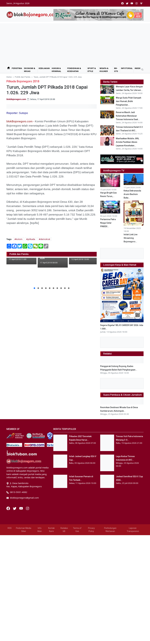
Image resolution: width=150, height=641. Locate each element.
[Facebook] (8, 508)
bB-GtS (116, 69)
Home (9, 77)
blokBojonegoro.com (16, 99)
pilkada (31, 239)
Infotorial (127, 68)
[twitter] (127, 3)
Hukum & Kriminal (56, 69)
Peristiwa (17, 68)
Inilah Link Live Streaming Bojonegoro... (130, 238)
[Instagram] (27, 508)
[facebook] (122, 3)
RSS (10, 528)
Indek (137, 68)
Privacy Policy (91, 529)
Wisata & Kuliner (104, 69)
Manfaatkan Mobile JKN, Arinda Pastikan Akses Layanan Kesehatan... (127, 142)
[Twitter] (15, 508)
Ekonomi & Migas (29, 69)
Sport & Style (91, 69)
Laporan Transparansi (133, 529)
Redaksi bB (64, 529)
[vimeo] (141, 3)
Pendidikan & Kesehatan (74, 69)
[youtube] (131, 3)
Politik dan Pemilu (22, 77)
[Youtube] (21, 508)
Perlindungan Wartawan (110, 529)
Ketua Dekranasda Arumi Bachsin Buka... (132, 194)
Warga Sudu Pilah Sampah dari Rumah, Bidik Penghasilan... (128, 101)
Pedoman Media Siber (23, 529)
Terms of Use (77, 529)
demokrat (45, 239)
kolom (19, 239)
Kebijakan (44, 68)
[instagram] (136, 3)
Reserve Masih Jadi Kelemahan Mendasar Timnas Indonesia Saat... (128, 116)
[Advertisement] (75, 44)
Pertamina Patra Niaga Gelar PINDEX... (108, 223)
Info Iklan (40, 529)
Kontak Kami (51, 529)
